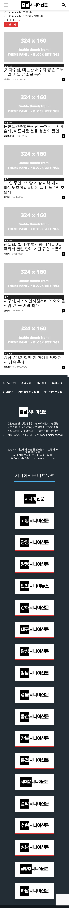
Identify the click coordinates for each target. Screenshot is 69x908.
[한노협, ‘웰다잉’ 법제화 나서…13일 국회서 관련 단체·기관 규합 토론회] (34, 221)
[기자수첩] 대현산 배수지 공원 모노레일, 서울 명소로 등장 (34, 72)
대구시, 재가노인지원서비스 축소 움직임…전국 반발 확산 (34, 303)
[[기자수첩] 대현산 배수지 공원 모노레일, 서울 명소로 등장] (34, 47)
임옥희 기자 (9, 367)
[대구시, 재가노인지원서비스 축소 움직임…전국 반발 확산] (34, 278)
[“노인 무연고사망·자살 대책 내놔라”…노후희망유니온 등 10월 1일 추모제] (34, 160)
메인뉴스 (8, 122)
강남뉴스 (8, 65)
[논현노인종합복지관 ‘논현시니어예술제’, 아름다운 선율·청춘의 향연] (34, 103)
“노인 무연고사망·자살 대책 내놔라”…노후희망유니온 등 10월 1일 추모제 (34, 187)
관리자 (7, 197)
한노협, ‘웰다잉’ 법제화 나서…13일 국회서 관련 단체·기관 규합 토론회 (33, 246)
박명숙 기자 (9, 79)
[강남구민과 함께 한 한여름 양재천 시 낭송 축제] (34, 335)
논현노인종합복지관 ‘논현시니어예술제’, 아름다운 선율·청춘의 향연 (33, 128)
